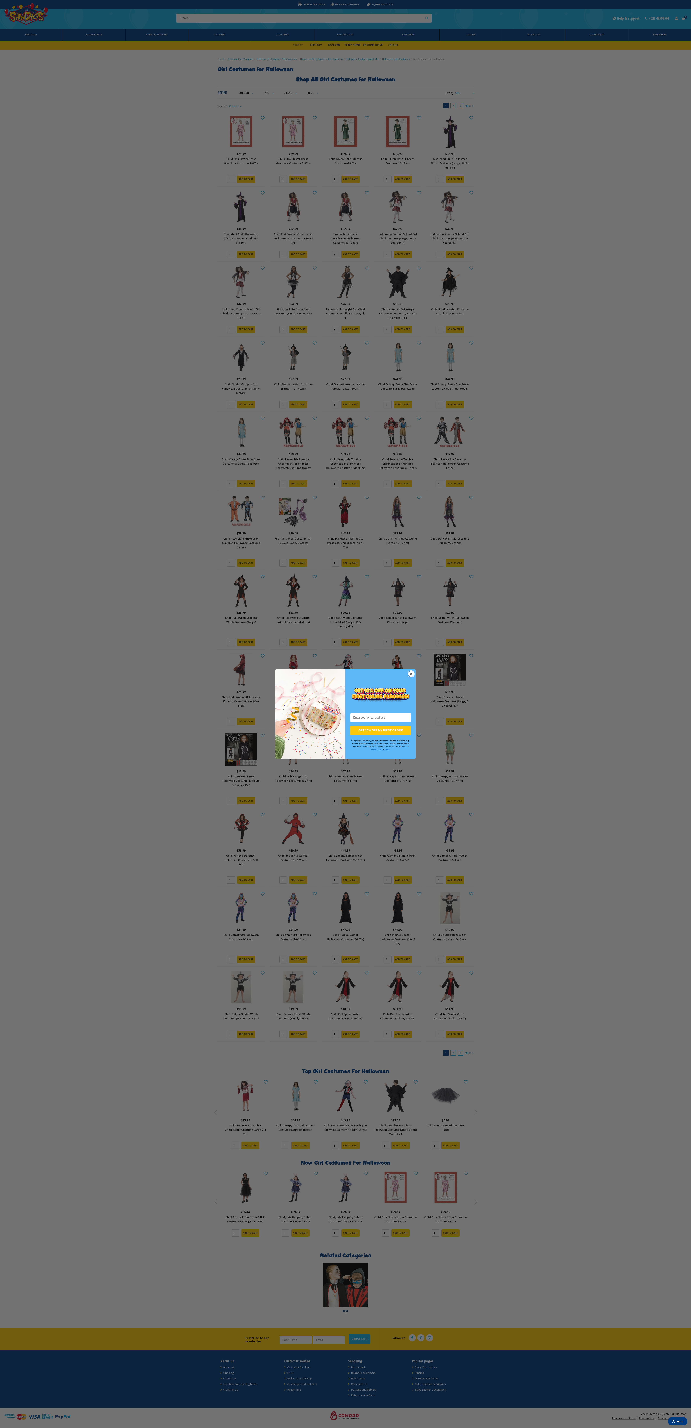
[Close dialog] (411, 674)
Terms (387, 749)
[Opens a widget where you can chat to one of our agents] (677, 1421)
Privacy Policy (376, 749)
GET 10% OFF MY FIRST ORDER (380, 730)
